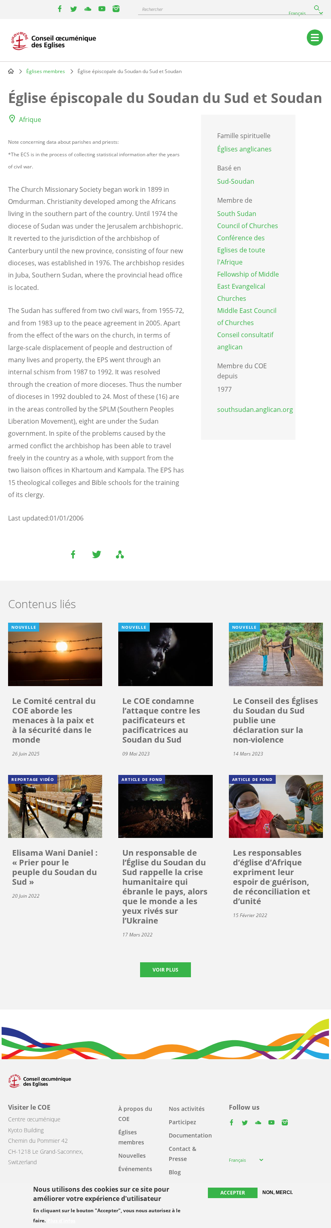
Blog (175, 1172)
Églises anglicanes (244, 149)
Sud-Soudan (235, 181)
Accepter (232, 1192)
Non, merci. (277, 1192)
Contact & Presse (182, 1154)
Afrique (30, 119)
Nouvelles (132, 1155)
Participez (182, 1122)
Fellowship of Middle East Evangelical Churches (248, 286)
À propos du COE (135, 1114)
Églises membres (45, 71)
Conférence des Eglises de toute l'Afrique (241, 250)
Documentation (190, 1135)
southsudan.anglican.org (255, 409)
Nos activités (187, 1109)
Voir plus (165, 969)
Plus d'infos (61, 1221)
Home (11, 71)
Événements (135, 1169)
